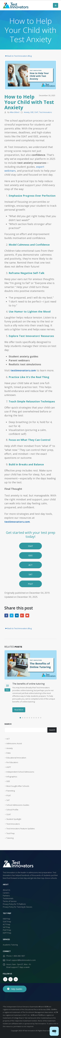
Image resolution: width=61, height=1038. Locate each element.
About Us (6, 890)
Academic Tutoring (10, 945)
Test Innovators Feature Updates (20, 828)
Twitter (11, 615)
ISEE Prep (6, 919)
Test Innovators (45, 112)
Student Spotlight (13, 819)
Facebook (6, 615)
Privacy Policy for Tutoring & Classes (17, 907)
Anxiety (27, 112)
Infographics (11, 776)
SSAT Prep (7, 921)
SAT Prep (6, 927)
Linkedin (16, 979)
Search (7, 724)
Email (27, 615)
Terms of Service (9, 901)
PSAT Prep (7, 930)
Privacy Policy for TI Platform (14, 904)
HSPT (8, 767)
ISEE (31, 112)
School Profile (12, 809)
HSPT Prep (7, 933)
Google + (22, 615)
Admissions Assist (14, 743)
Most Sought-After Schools (17, 786)
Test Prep (10, 833)
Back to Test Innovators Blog (19, 56)
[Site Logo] (15, 5)
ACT (8, 738)
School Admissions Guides (17, 805)
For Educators (12, 762)
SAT (8, 800)
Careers (6, 893)
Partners (6, 895)
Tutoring (9, 838)
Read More (18, 710)
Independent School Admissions (20, 772)
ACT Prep (6, 924)
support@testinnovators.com (23, 960)
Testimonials (8, 898)
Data (8, 753)
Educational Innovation (16, 757)
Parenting (10, 790)
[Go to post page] (31, 664)
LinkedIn (17, 615)
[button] (55, 5)
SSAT (36, 112)
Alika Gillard (14, 112)
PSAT (8, 795)
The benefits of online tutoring (28, 683)
